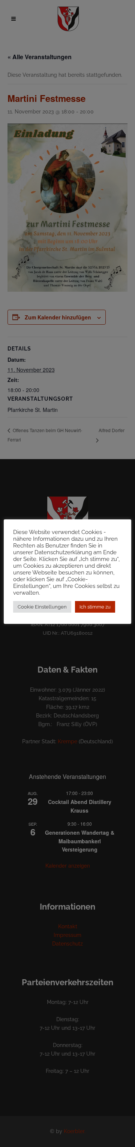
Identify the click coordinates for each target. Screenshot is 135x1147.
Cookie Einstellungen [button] (42, 607)
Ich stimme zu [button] (95, 607)
